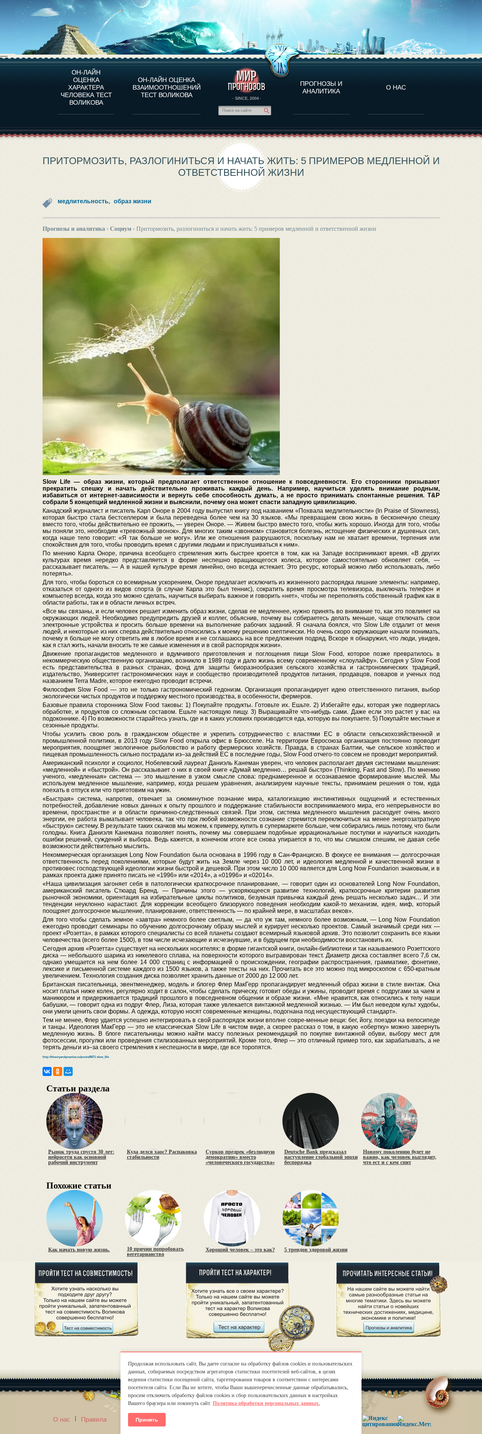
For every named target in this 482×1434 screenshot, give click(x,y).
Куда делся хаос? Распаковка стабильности (162, 1154)
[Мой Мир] (68, 1071)
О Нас (396, 87)
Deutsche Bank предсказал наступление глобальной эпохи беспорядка (321, 1157)
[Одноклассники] (57, 1071)
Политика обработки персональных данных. (266, 1403)
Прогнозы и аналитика (321, 87)
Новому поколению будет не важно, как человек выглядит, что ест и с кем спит (399, 1157)
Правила (94, 1419)
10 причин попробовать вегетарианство (155, 1252)
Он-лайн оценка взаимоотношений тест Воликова (167, 87)
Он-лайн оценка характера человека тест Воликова (86, 87)
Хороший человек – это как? (240, 1250)
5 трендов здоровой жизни (316, 1250)
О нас (61, 1419)
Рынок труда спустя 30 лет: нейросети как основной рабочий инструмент (81, 1157)
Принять (147, 1420)
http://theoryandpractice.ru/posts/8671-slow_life (76, 1057)
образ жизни (132, 201)
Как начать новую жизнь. (79, 1250)
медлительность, (84, 201)
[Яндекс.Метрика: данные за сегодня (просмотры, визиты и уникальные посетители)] (414, 1421)
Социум (120, 229)
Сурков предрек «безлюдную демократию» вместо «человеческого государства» (240, 1157)
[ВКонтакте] (47, 1071)
